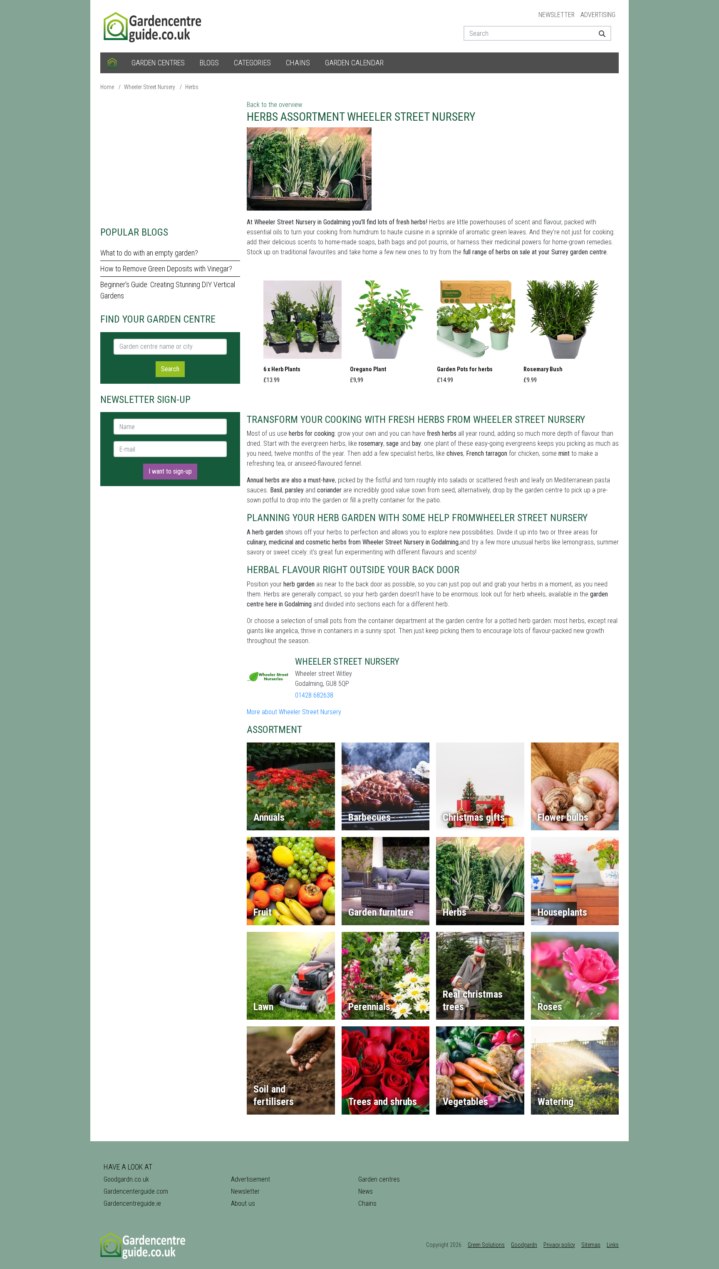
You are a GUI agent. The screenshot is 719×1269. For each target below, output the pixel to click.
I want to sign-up (170, 471)
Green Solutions (486, 1245)
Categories (252, 62)
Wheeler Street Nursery (149, 87)
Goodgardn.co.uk (126, 1179)
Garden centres (158, 62)
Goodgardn (524, 1245)
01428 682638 (314, 695)
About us (243, 1203)
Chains (298, 62)
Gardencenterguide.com (136, 1191)
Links (613, 1245)
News (365, 1191)
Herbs (191, 87)
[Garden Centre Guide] (153, 26)
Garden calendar (354, 62)
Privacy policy (559, 1245)
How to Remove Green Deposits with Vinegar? (166, 268)
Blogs (209, 62)
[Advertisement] (170, 158)
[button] (302, 335)
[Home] (112, 62)
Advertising (597, 15)
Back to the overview (274, 105)
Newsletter (556, 15)
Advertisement (250, 1179)
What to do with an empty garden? (149, 252)
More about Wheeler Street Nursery (294, 712)
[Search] (599, 33)
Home (107, 87)
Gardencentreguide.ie (132, 1203)
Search (170, 369)
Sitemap (590, 1245)
